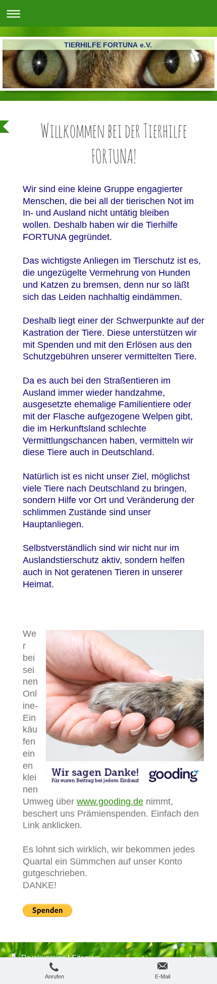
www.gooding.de (110, 801)
